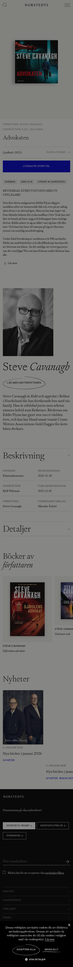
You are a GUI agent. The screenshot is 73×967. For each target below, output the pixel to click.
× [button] (69, 925)
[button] (37, 959)
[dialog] (36, 483)
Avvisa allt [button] (51, 950)
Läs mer (50, 939)
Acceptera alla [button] (26, 950)
